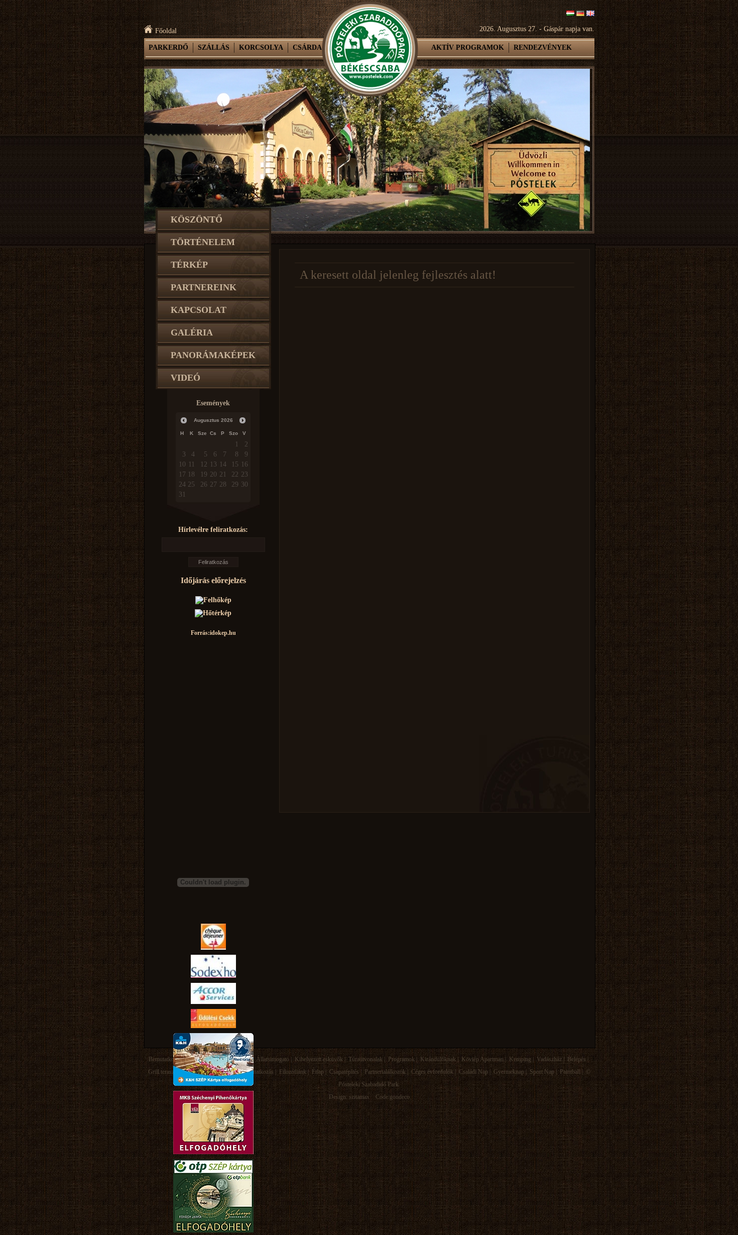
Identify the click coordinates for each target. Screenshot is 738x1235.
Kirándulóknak (438, 1059)
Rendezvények (543, 47)
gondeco (400, 1096)
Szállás (213, 47)
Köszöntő (196, 219)
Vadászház (549, 1059)
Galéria (192, 332)
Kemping (520, 1059)
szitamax (359, 1096)
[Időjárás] (213, 600)
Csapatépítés (344, 1071)
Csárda (307, 47)
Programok (401, 1059)
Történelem (203, 242)
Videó (185, 378)
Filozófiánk (292, 1071)
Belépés (576, 1059)
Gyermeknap (509, 1071)
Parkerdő (168, 47)
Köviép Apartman (482, 1059)
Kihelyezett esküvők (319, 1059)
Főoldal (166, 31)
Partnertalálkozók (385, 1071)
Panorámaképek (213, 355)
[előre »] (242, 420)
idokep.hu (223, 633)
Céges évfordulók (432, 1071)
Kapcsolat (198, 310)
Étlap (318, 1071)
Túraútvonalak (365, 1059)
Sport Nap (542, 1071)
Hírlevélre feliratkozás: (213, 529)
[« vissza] (184, 420)
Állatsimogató (272, 1059)
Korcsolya (261, 47)
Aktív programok (467, 47)
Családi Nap (473, 1071)
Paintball (570, 1071)
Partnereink (203, 287)
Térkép (189, 265)
